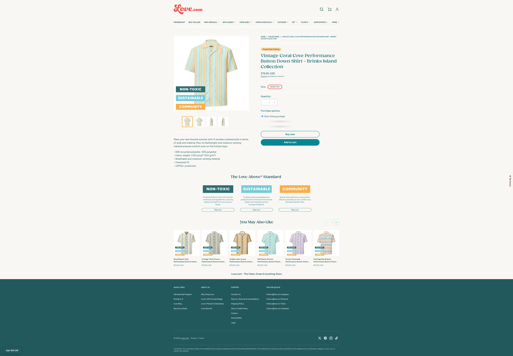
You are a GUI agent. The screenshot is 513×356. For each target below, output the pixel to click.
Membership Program (183, 294)
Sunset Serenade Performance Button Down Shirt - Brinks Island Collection (298, 260)
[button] (211, 22)
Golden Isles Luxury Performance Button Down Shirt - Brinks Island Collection (242, 260)
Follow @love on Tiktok (276, 304)
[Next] (335, 222)
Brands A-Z (178, 299)
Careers (234, 313)
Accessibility (236, 318)
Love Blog (178, 304)
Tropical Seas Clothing (271, 49)
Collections (273, 37)
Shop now (218, 210)
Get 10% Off (12, 350)
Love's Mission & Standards (212, 304)
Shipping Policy (237, 304)
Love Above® (206, 308)
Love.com (185, 338)
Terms (201, 338)
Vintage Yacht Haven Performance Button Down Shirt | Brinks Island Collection (214, 260)
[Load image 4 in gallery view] (223, 122)
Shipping (264, 76)
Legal (233, 323)
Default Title (274, 87)
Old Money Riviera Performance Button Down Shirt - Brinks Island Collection (270, 260)
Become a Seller (180, 308)
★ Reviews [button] (510, 180)
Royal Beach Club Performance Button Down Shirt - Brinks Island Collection (186, 260)
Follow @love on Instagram (277, 294)
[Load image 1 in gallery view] (187, 122)
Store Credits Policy (239, 308)
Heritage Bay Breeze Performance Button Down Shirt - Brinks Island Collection (326, 260)
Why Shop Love (207, 294)
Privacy (194, 338)
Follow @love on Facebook (277, 308)
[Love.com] (188, 9)
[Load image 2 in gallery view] (199, 122)
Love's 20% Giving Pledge (211, 299)
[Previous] (327, 222)
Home (263, 37)
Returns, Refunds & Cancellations (245, 299)
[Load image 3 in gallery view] (211, 122)
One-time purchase (274, 116)
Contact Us (236, 294)
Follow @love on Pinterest (277, 299)
